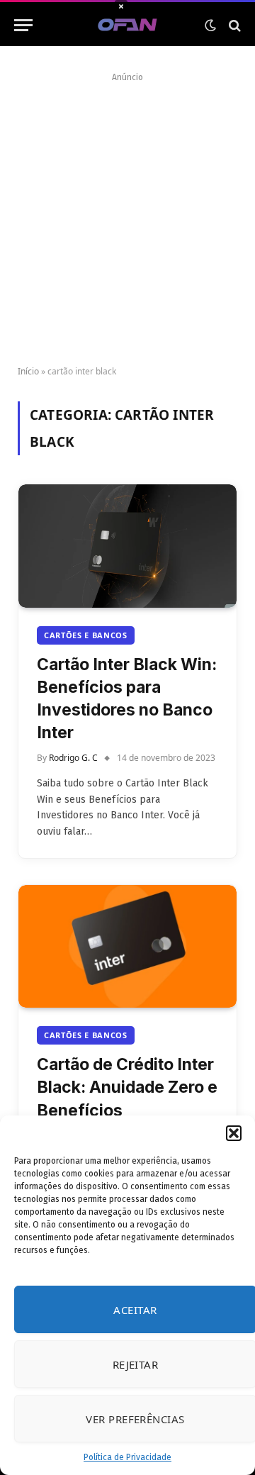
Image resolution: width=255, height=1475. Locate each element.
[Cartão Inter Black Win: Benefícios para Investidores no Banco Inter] (127, 545)
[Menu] (23, 25)
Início (28, 371)
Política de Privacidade (127, 1457)
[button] (234, 1133)
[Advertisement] (127, 214)
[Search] (233, 25)
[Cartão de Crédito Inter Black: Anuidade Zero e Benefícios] (127, 946)
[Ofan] (128, 25)
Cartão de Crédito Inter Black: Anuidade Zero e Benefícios (127, 1087)
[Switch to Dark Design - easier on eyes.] (210, 25)
